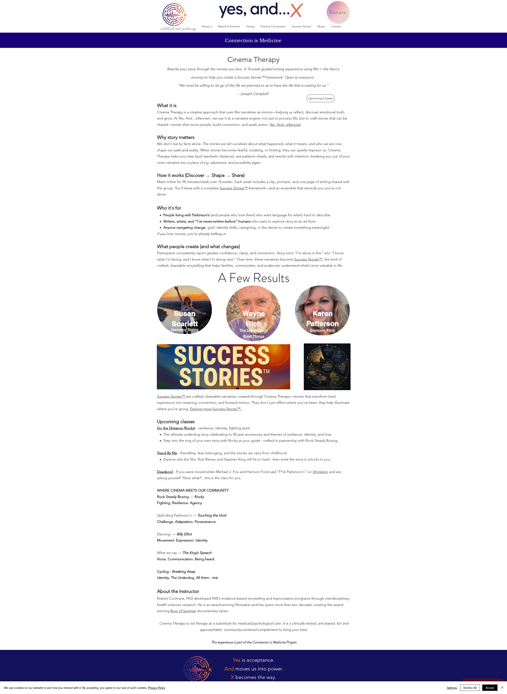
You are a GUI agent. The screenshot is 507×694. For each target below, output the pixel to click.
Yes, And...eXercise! (285, 124)
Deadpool (165, 472)
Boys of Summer (183, 611)
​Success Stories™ (171, 396)
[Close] (502, 688)
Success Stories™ (234, 188)
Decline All (470, 688)
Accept (490, 688)
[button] (273, 26)
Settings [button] (452, 688)
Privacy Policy (156, 688)
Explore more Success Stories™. (216, 409)
